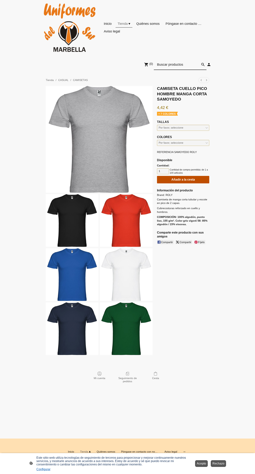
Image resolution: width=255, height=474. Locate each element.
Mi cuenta (99, 378)
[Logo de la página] (70, 28)
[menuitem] (201, 80)
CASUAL (63, 80)
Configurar (43, 469)
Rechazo (218, 463)
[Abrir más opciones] (184, 451)
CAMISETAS (80, 80)
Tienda (50, 80)
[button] (203, 64)
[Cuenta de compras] (209, 64)
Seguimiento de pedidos (127, 380)
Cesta (155, 378)
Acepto (201, 463)
